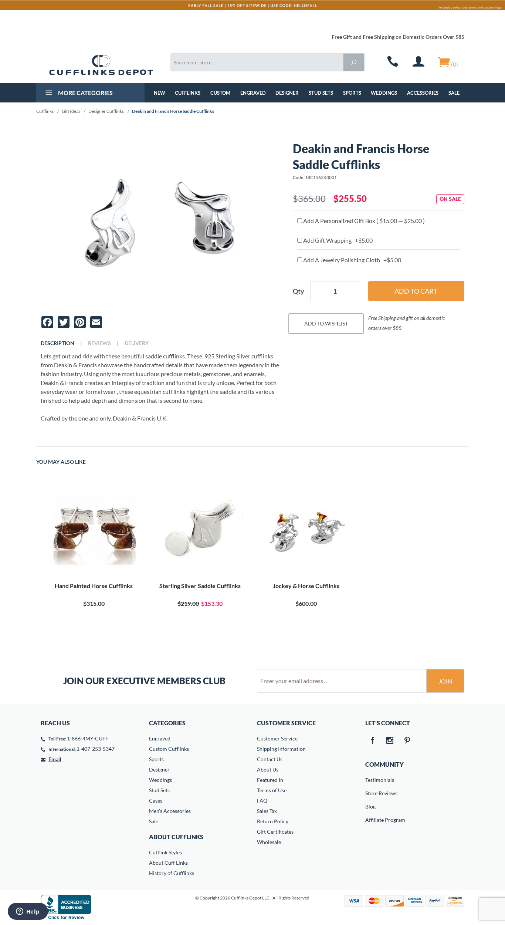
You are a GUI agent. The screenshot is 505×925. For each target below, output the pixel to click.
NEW (159, 93)
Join (445, 681)
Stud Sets (321, 93)
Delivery (137, 343)
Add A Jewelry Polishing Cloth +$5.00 (351, 259)
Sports (352, 93)
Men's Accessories (170, 811)
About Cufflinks (176, 836)
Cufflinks (187, 93)
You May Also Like (61, 462)
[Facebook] (372, 740)
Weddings (384, 93)
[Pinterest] (407, 740)
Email (54, 759)
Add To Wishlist (326, 323)
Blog (370, 806)
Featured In (270, 780)
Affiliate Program (370, 820)
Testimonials (370, 780)
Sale (454, 93)
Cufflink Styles (165, 852)
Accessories (422, 93)
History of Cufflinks (171, 873)
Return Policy (272, 821)
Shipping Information (281, 749)
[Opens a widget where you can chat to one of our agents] (27, 912)
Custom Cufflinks (169, 749)
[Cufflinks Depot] (101, 65)
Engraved (253, 93)
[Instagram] (390, 740)
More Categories (85, 92)
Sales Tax (267, 811)
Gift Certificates (275, 831)
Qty (298, 291)
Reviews (99, 343)
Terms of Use (272, 790)
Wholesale (269, 842)
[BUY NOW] (93, 529)
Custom (220, 93)
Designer (287, 93)
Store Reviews (370, 793)
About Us (267, 769)
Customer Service (277, 738)
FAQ (262, 800)
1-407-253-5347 (96, 749)
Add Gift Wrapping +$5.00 (337, 240)
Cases (155, 800)
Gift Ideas (71, 111)
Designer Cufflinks (106, 111)
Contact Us (269, 759)
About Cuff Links (168, 863)
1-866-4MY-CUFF (87, 738)
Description (57, 343)
